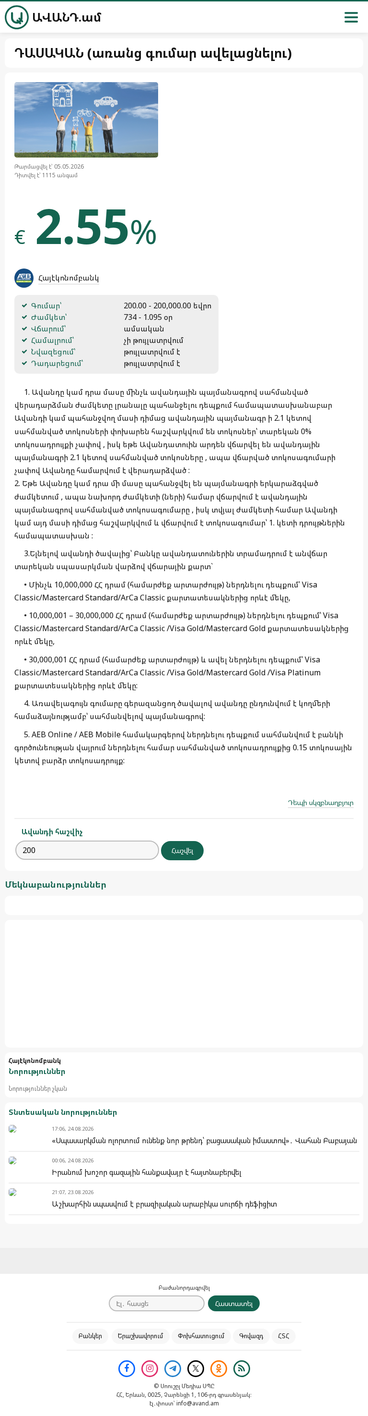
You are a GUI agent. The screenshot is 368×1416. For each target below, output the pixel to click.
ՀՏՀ (283, 1335)
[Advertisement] (184, 984)
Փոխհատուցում (201, 1335)
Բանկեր (90, 1335)
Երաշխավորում (140, 1335)
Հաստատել (234, 1303)
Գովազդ (251, 1335)
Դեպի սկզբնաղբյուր (321, 802)
